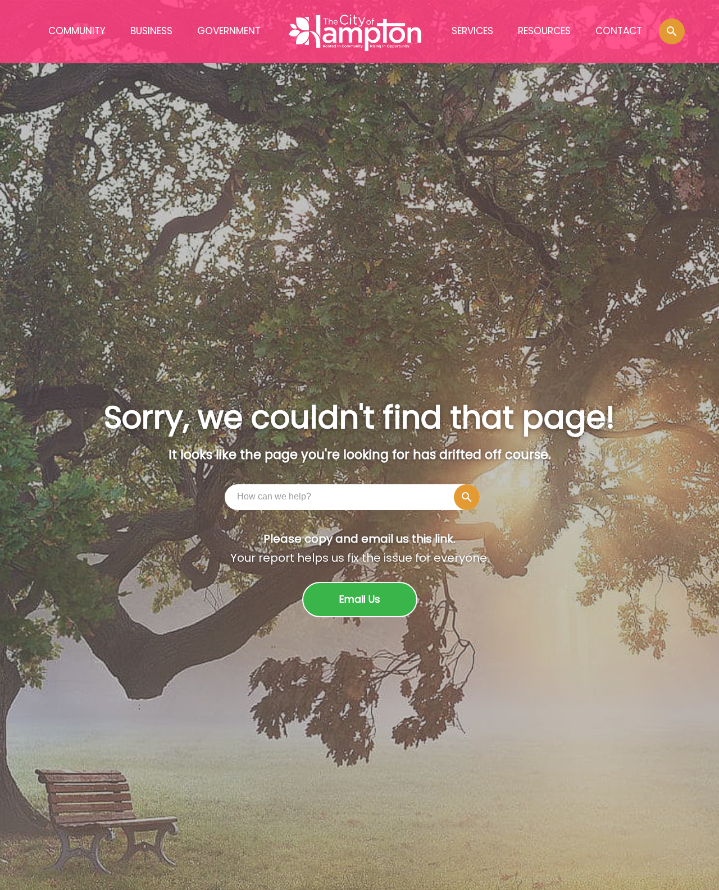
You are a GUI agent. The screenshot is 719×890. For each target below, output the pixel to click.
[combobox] (355, 497)
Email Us (359, 599)
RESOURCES (544, 31)
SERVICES (472, 31)
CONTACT (618, 31)
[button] (672, 31)
